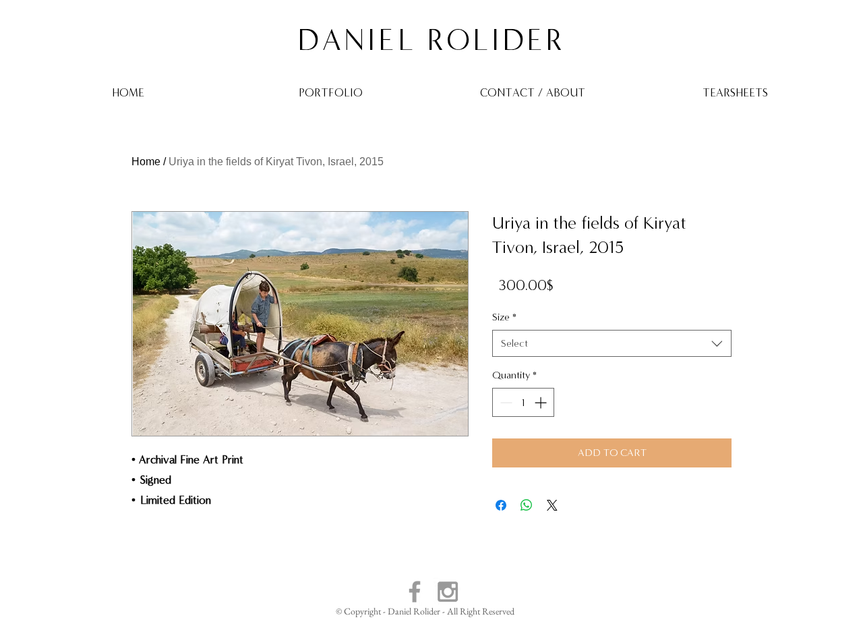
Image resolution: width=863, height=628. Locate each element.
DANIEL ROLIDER (431, 40)
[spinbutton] (523, 402)
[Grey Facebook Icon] (414, 591)
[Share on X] (552, 505)
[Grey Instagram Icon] (448, 591)
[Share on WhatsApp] (526, 505)
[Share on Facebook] (501, 505)
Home (145, 161)
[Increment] (541, 402)
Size (504, 317)
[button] (330, 92)
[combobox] (612, 343)
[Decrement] (504, 402)
